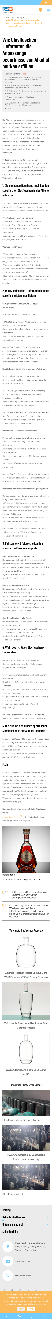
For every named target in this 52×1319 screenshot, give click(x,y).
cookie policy (27, 1304)
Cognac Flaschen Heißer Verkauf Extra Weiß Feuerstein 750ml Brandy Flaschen (26, 975)
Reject (21, 1309)
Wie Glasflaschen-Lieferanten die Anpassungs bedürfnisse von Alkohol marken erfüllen (24, 23)
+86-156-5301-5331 (23, 1275)
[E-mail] (6, 1316)
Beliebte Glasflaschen (14, 1217)
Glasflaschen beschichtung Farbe (21, 1120)
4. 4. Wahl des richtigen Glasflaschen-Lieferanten (21, 98)
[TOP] (45, 1316)
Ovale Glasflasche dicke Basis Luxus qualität (26, 1072)
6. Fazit (8, 108)
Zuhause (10, 17)
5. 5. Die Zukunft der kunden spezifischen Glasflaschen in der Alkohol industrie (22, 104)
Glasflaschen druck (13, 1194)
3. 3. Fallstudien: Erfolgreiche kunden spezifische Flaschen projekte (25, 92)
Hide (24, 74)
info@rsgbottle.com (23, 1261)
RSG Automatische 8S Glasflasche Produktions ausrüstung (26, 1157)
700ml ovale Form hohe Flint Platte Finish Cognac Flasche (26, 1025)
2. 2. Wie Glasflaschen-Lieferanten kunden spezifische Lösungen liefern (23, 86)
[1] (21, 816)
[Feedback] (32, 1316)
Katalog (6, 1210)
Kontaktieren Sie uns (11, 817)
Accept (31, 1309)
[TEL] (19, 1316)
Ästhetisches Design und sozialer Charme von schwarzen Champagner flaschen (29, 895)
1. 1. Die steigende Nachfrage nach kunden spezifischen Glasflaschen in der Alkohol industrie (23, 79)
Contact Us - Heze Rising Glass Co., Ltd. (22, 879)
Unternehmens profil (13, 1225)
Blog (19, 17)
